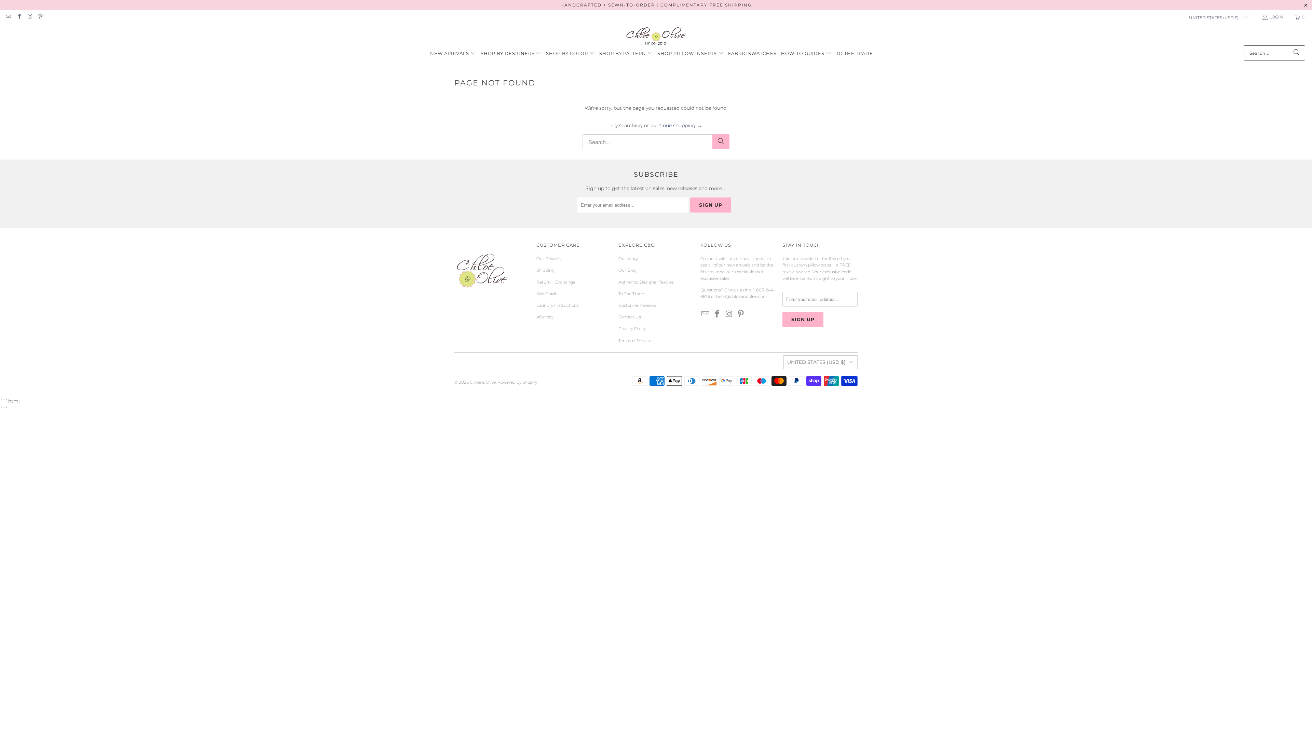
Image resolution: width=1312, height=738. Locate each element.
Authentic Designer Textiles (646, 282)
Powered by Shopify (517, 382)
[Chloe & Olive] (656, 36)
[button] (453, 53)
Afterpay (545, 316)
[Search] (1296, 52)
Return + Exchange (555, 282)
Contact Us (629, 316)
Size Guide (546, 293)
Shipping (545, 270)
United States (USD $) (1214, 17)
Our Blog (627, 270)
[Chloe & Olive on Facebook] (19, 16)
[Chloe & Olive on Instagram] (29, 16)
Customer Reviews (637, 305)
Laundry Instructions (557, 305)
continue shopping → (676, 125)
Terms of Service (634, 340)
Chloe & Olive (483, 382)
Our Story (628, 258)
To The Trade (631, 293)
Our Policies (548, 258)
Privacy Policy (632, 328)
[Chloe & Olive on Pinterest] (40, 16)
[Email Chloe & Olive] (8, 16)
